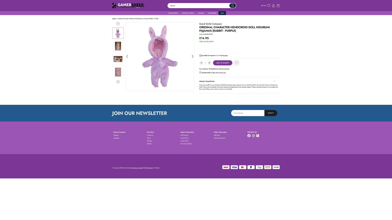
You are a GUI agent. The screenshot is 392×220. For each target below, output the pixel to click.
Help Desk (217, 135)
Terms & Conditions (186, 144)
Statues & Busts (188, 13)
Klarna (149, 138)
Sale (222, 13)
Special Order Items (219, 138)
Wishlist (149, 144)
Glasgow (116, 135)
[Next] (192, 56)
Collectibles (173, 13)
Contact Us (150, 135)
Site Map (149, 141)
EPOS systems (148, 168)
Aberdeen (116, 138)
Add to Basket (222, 63)
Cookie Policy (184, 138)
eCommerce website (137, 168)
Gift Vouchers (184, 135)
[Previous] (127, 56)
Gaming (201, 13)
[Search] (232, 5)
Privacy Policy (184, 141)
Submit (271, 113)
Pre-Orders (212, 13)
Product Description (206, 81)
